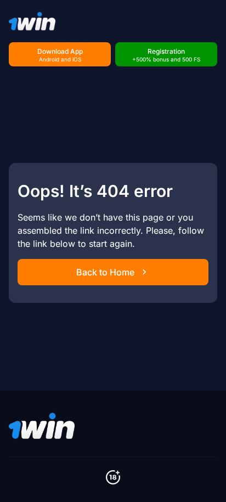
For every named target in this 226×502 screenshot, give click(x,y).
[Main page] (32, 21)
